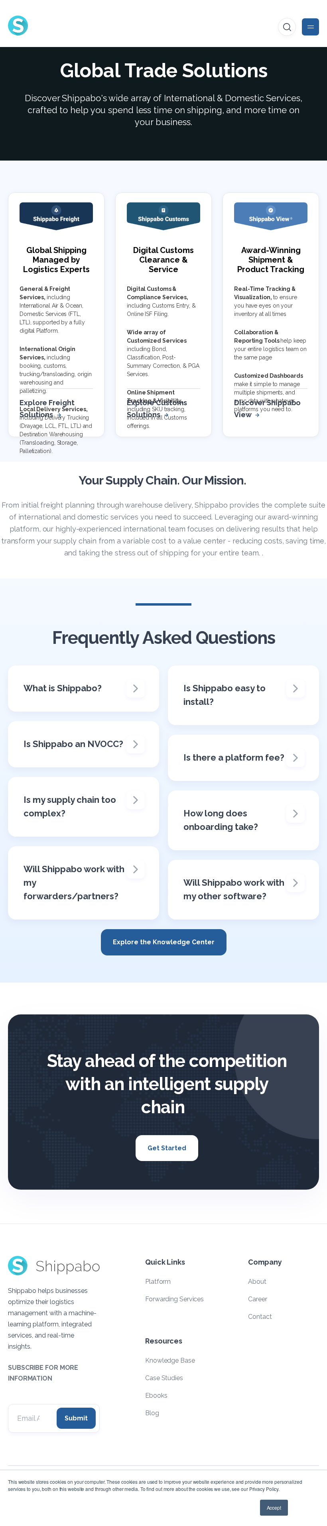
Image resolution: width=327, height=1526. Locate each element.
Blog (152, 1413)
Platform (158, 1281)
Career (257, 1299)
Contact (260, 1316)
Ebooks (156, 1395)
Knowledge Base (170, 1360)
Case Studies (164, 1378)
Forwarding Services (174, 1299)
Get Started (167, 1148)
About (257, 1281)
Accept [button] (274, 1507)
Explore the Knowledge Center (164, 942)
